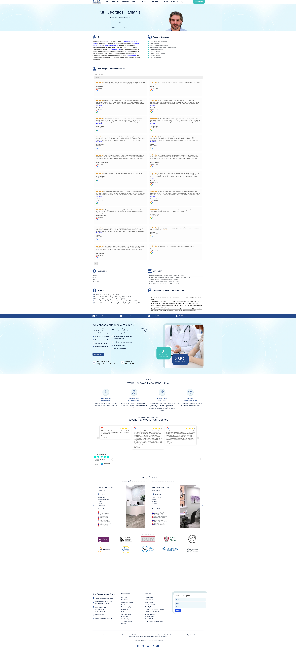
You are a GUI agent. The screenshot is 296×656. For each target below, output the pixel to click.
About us (134, 2)
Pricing (166, 2)
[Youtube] (158, 646)
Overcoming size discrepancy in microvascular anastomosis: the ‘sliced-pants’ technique (175, 301)
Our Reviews (125, 2)
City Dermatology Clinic (114, 49)
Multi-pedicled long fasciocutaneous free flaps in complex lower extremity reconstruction (175, 303)
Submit (178, 610)
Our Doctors (115, 2)
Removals (144, 2)
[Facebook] (138, 646)
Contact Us (174, 2)
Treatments (155, 2)
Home (106, 2)
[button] (93, 505)
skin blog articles (131, 55)
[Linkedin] (143, 646)
